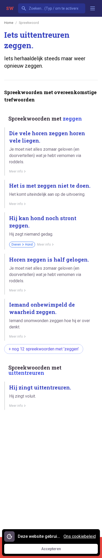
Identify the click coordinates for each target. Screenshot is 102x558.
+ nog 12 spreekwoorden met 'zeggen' (44, 348)
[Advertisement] (51, 471)
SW (10, 8)
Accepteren (56, 550)
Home (8, 23)
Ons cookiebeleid (80, 536)
